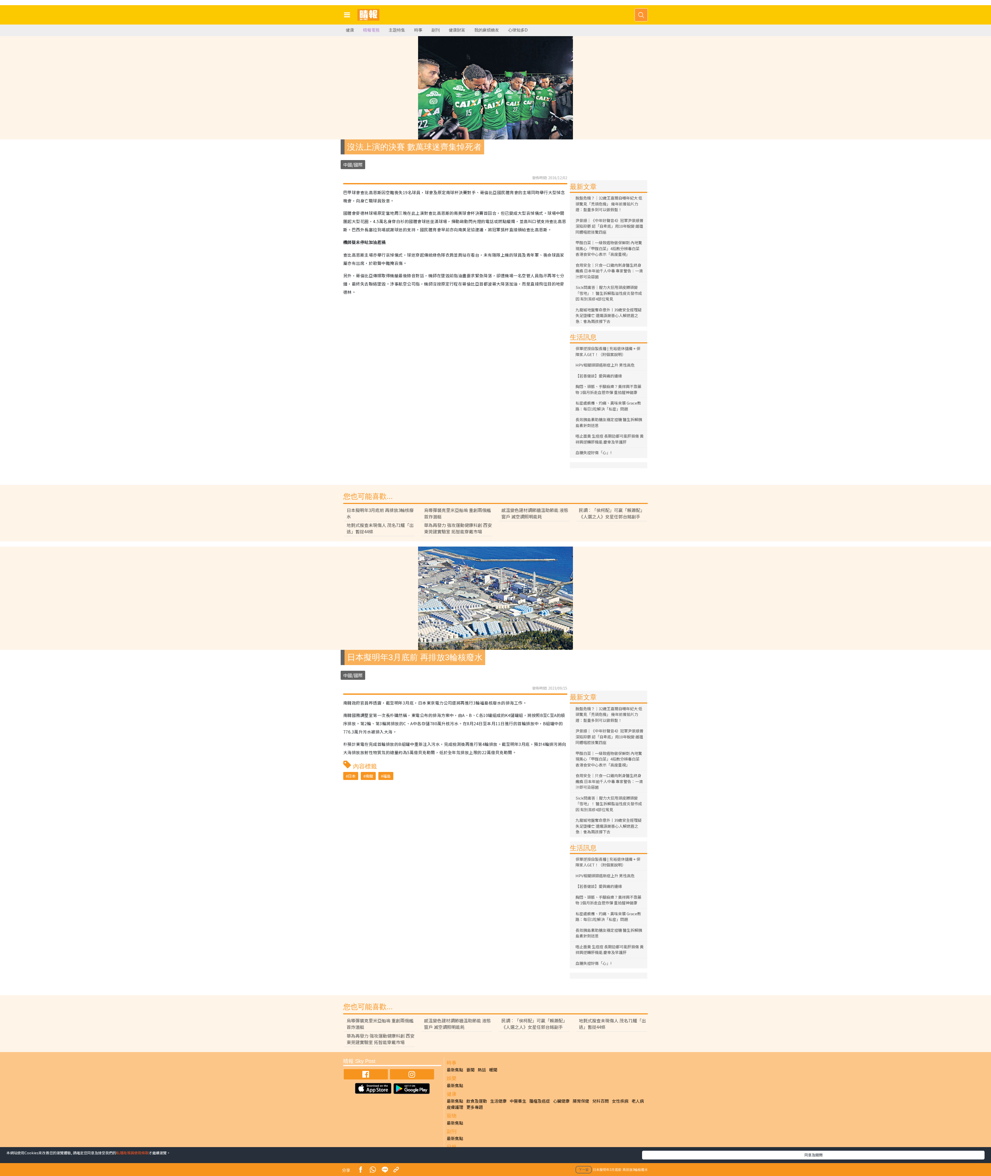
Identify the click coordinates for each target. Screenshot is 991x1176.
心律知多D (518, 30)
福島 (387, 776)
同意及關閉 (813, 1154)
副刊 (435, 30)
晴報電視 (371, 30)
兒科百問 (600, 1101)
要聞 (470, 1070)
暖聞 (493, 1070)
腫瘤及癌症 (539, 1101)
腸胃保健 (581, 1101)
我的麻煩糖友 (486, 30)
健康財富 (457, 30)
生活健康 (498, 1101)
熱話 (482, 1070)
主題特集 (397, 30)
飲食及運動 (476, 1101)
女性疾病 (620, 1101)
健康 (350, 30)
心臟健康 (561, 1101)
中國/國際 (353, 164)
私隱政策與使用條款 (132, 1152)
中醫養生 (518, 1101)
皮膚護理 (455, 1107)
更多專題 (474, 1107)
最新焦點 (455, 1070)
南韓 (369, 776)
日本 (352, 776)
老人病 (638, 1101)
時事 (418, 30)
